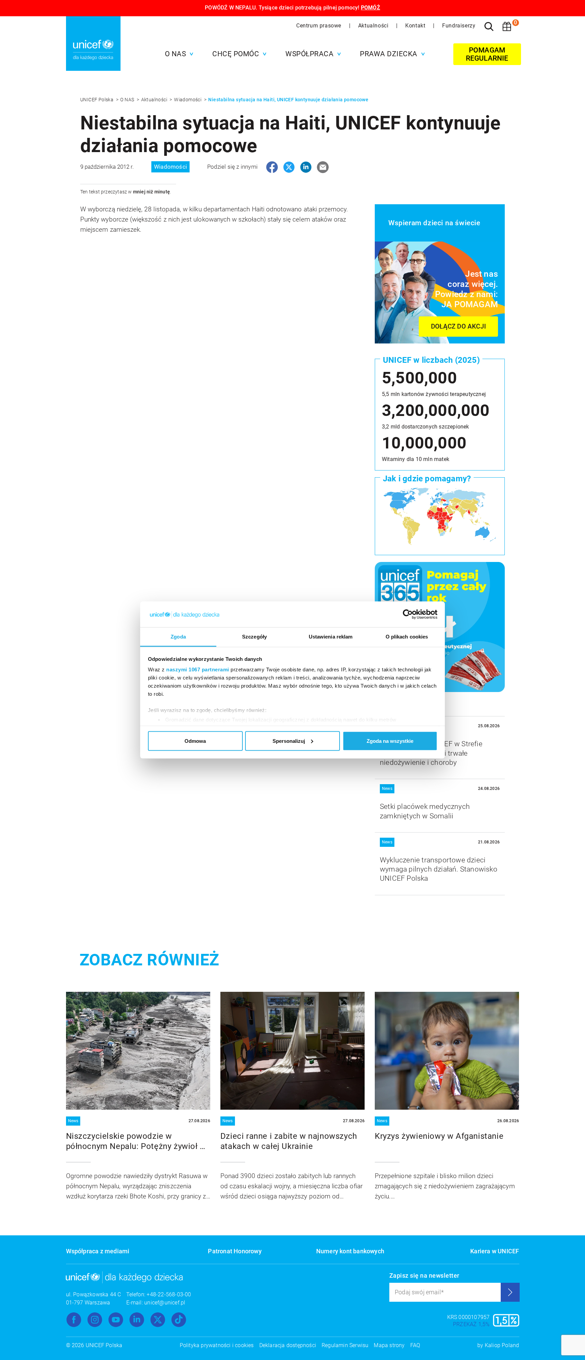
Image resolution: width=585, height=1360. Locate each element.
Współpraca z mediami (98, 1251)
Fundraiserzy (458, 25)
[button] (177, 54)
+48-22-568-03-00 (169, 1294)
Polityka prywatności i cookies (217, 1345)
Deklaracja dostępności (287, 1345)
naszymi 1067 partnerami (197, 669)
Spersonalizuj (289, 741)
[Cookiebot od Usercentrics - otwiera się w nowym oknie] (407, 614)
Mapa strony (389, 1345)
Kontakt (416, 25)
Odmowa (195, 741)
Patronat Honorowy (234, 1251)
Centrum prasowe (319, 25)
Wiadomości (188, 99)
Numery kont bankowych (350, 1251)
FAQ (415, 1345)
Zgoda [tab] (178, 637)
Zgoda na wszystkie (390, 741)
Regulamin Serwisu (345, 1345)
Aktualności (374, 25)
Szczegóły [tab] (254, 637)
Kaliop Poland (502, 1345)
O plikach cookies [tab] (407, 637)
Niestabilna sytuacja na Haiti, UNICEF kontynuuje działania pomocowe (288, 99)
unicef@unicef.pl (164, 1302)
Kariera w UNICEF (494, 1251)
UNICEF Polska (97, 99)
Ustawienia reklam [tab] (331, 637)
